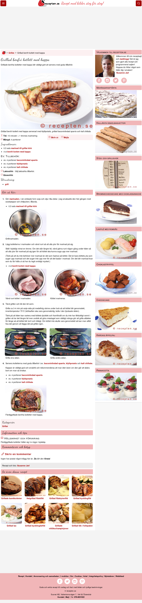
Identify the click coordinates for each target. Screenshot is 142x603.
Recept (21, 576)
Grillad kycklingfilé (82, 498)
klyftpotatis (22, 163)
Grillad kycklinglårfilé (35, 525)
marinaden (14, 198)
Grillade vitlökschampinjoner (58, 527)
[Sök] (139, 3)
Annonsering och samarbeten (46, 576)
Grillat (11, 52)
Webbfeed (120, 576)
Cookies (78, 576)
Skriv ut (54, 137)
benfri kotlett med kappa (19, 151)
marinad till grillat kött (21, 148)
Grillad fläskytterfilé (58, 498)
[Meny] (3, 3)
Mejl (67, 597)
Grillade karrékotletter (11, 498)
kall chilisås (22, 167)
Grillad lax (11, 525)
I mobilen (64, 576)
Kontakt (29, 576)
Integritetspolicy (96, 576)
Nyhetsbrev (109, 576)
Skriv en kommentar (17, 454)
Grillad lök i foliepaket (82, 525)
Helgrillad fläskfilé (35, 498)
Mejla (66, 137)
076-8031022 (79, 597)
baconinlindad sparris (27, 160)
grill (7, 184)
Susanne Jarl (23, 465)
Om (71, 576)
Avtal (85, 576)
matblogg (124, 58)
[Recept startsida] (49, 5)
